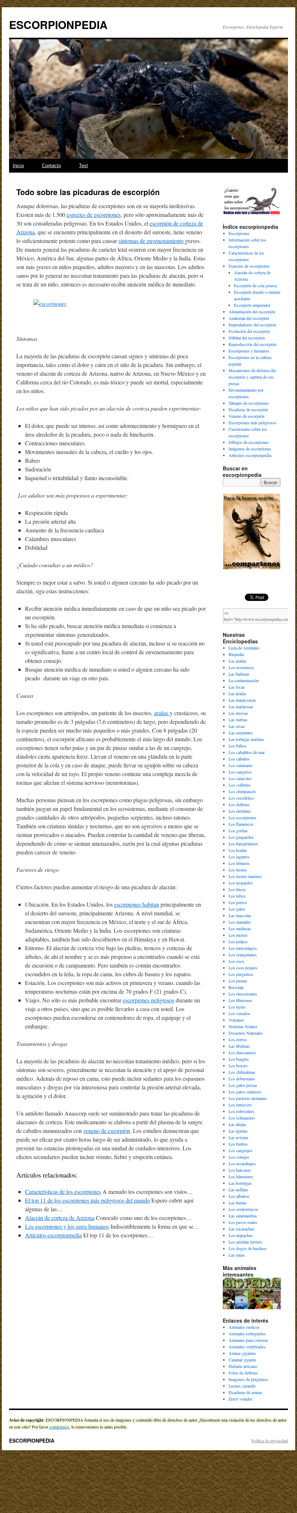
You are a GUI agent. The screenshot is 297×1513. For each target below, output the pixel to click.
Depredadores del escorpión (252, 324)
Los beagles (239, 1059)
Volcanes (236, 1020)
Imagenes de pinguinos (248, 1379)
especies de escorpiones (94, 214)
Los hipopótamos (243, 843)
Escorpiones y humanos (249, 351)
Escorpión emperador (252, 305)
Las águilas (238, 1131)
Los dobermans (242, 1078)
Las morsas (238, 713)
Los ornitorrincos (243, 1209)
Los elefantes (240, 811)
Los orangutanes (243, 954)
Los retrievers (240, 1105)
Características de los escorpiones (63, 1191)
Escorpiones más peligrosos (252, 422)
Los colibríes (240, 785)
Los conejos (239, 1157)
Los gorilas (238, 830)
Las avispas (238, 1137)
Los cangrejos (240, 1150)
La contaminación (244, 680)
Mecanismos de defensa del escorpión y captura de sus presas (252, 376)
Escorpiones (239, 233)
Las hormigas (240, 1183)
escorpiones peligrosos (148, 1000)
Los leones (238, 870)
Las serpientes (241, 732)
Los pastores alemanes (248, 1098)
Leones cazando (242, 1386)
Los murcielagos (243, 948)
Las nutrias (238, 719)
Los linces (237, 889)
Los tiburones (240, 1000)
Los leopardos (241, 883)
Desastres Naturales (246, 1033)
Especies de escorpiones (249, 266)
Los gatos (237, 909)
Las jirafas (237, 693)
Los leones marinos (245, 876)
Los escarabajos (242, 1163)
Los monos (238, 935)
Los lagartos (239, 856)
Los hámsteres (241, 1176)
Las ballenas (239, 674)
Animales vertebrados (247, 1346)
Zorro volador (240, 1399)
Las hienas (238, 1202)
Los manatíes (240, 922)
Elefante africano (243, 1366)
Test (83, 165)
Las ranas (237, 1255)
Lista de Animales (244, 648)
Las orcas (237, 726)
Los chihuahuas (242, 1072)
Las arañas (238, 661)
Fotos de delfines (243, 1373)
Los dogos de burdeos (248, 1248)
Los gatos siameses (245, 1091)
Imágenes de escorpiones (250, 449)
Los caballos (239, 759)
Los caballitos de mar (247, 752)
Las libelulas (239, 1046)
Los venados (239, 1013)
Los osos (236, 961)
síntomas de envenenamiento (151, 240)
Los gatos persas (243, 1085)
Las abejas (237, 1124)
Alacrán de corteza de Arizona (60, 1217)
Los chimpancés (242, 791)
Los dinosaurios (242, 1052)
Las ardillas (238, 1189)
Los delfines (239, 804)
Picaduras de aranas (245, 1392)
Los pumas (238, 981)
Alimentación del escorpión (252, 311)
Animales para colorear (248, 1340)
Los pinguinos (241, 974)
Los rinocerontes (243, 994)
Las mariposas (241, 706)
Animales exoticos (244, 1327)
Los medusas (240, 928)
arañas (162, 713)
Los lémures (239, 863)
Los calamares (241, 765)
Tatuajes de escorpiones (249, 403)
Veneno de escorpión (246, 416)
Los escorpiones (242, 817)
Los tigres (237, 1007)
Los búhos (238, 746)
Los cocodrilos (241, 798)
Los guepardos (241, 837)
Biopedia (236, 654)
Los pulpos (238, 941)
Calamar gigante (242, 1359)
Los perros (238, 902)
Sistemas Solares (243, 1026)
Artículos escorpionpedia (53, 1235)
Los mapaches (241, 1235)
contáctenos (59, 1427)
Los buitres (238, 1144)
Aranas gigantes (242, 1353)
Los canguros (240, 772)
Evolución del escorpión (249, 331)
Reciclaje (236, 987)
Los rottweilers (241, 1111)
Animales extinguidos (247, 1333)
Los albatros (239, 1196)
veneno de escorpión (106, 1130)
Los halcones (240, 1170)
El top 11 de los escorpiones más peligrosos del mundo (87, 1200)
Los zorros (238, 1039)
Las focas (237, 687)
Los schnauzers (242, 1118)
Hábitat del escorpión (247, 338)
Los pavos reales (243, 1222)
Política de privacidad (269, 1440)
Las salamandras (243, 1216)
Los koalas (238, 850)
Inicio (18, 165)
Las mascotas (240, 915)
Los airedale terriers (245, 1242)
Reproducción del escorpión (252, 344)
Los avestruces (241, 667)
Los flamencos (241, 824)
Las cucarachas (241, 1229)
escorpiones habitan (136, 904)
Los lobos (237, 896)
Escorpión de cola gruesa (255, 285)
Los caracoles (240, 778)
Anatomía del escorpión (249, 318)
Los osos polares (243, 967)
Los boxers (238, 1065)
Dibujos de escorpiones (249, 442)
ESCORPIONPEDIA (58, 24)
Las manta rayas (242, 700)
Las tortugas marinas (246, 739)
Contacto (51, 165)
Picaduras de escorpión (248, 409)
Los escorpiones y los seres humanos (67, 1226)
